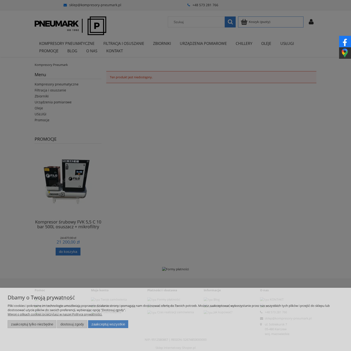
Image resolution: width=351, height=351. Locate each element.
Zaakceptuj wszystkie (108, 324)
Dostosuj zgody (72, 324)
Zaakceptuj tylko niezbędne (32, 324)
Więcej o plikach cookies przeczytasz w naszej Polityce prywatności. (55, 314)
